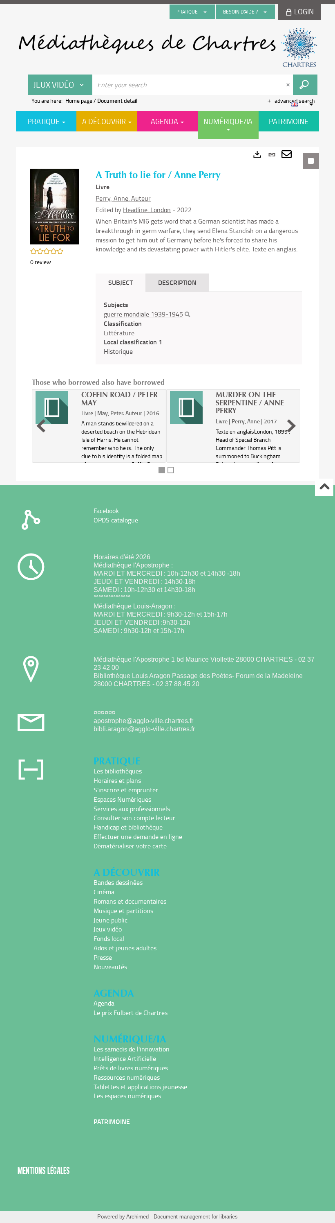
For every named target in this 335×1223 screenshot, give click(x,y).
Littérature (119, 332)
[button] (54, 206)
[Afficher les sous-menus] (205, 12)
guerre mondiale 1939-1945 (143, 314)
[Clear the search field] (288, 85)
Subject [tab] (120, 282)
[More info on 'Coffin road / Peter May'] (55, 407)
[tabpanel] (167, 314)
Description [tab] (177, 282)
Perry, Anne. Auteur (123, 198)
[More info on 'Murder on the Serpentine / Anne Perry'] (190, 407)
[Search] (187, 314)
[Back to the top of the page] (324, 487)
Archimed (137, 1217)
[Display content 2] (171, 470)
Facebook (106, 510)
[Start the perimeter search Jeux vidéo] (305, 85)
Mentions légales (44, 1170)
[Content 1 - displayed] (162, 470)
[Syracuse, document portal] (167, 47)
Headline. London (147, 209)
